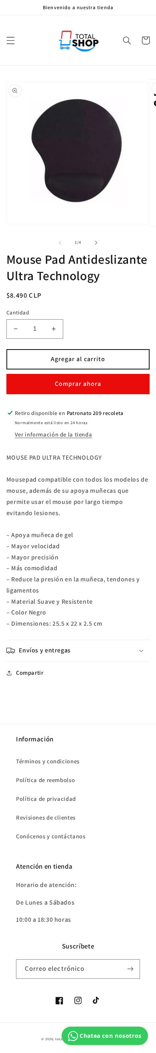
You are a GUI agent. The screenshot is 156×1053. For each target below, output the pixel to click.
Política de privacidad (46, 798)
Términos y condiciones (48, 761)
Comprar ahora (78, 383)
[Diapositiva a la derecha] (96, 242)
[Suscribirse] (130, 969)
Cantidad (17, 312)
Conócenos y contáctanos (51, 836)
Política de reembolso (45, 780)
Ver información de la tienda (53, 434)
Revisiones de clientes (46, 817)
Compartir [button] (30, 672)
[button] (10, 40)
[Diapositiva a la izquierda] (60, 242)
